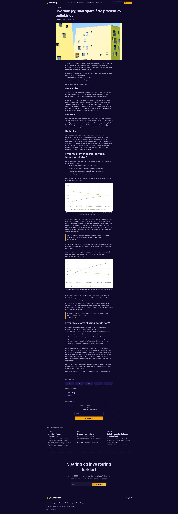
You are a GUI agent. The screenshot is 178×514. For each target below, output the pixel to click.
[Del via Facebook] (79, 383)
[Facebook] (126, 498)
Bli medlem (128, 2)
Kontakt (55, 506)
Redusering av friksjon (85, 434)
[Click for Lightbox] (89, 197)
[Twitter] (129, 498)
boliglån (58, 7)
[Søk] (113, 3)
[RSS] (131, 498)
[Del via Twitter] (69, 383)
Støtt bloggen (99, 2)
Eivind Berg (58, 19)
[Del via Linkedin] (89, 383)
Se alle (69, 395)
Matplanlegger (90, 2)
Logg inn (119, 2)
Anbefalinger (80, 2)
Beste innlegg (71, 2)
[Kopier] (108, 383)
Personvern (62, 506)
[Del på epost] (98, 383)
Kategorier (49, 506)
